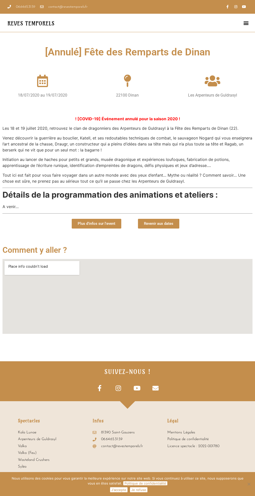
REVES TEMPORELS (31, 23)
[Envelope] (155, 388)
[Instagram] (235, 6)
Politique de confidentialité (145, 483)
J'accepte (118, 490)
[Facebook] (227, 6)
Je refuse (138, 490)
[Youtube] (244, 6)
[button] (246, 23)
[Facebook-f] (99, 388)
